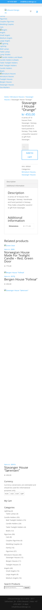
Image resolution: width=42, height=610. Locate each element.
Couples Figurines (7, 21)
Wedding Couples (7, 24)
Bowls (2, 71)
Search (27, 587)
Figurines (3, 19)
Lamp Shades (5, 54)
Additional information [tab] (15, 186)
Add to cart (29, 154)
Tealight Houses (6, 79)
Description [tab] (11, 182)
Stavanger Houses (7, 85)
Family (2, 16)
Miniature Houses (7, 76)
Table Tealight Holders (9, 63)
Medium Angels (6, 38)
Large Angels (5, 41)
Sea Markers (5, 87)
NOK (7, 494)
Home (6, 97)
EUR (17, 494)
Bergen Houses (6, 82)
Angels (2, 32)
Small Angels (5, 35)
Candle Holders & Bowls (9, 60)
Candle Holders (6, 68)
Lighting (3, 46)
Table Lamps (5, 52)
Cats (1, 27)
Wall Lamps (4, 49)
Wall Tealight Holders (8, 65)
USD (12, 494)
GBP (22, 494)
